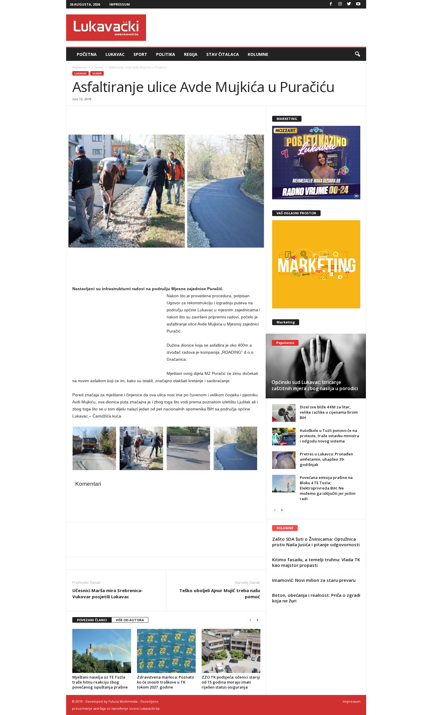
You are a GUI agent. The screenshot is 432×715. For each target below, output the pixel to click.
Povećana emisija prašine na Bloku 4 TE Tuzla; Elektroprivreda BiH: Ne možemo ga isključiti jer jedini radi (328, 488)
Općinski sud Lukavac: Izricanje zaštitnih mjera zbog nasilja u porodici (315, 385)
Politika (165, 54)
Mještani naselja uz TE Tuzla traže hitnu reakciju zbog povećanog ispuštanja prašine (100, 682)
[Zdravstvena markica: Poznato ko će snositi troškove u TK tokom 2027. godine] (166, 651)
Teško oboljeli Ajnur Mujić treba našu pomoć (219, 593)
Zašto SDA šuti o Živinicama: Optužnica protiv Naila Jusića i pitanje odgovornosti (316, 541)
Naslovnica (79, 67)
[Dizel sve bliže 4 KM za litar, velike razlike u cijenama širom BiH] (284, 413)
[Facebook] (330, 4)
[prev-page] (250, 620)
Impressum (119, 4)
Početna (87, 54)
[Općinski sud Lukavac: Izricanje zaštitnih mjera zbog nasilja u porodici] (316, 366)
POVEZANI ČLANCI (92, 620)
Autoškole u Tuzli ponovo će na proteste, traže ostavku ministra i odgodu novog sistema (329, 436)
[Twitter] (349, 4)
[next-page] (257, 620)
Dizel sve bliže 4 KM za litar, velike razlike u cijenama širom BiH (329, 412)
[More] (119, 115)
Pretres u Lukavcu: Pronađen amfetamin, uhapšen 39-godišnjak (326, 459)
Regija (190, 54)
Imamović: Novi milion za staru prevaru (314, 580)
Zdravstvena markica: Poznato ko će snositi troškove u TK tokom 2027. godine (165, 682)
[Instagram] (340, 4)
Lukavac (115, 54)
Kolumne (258, 54)
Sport (140, 54)
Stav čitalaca (222, 54)
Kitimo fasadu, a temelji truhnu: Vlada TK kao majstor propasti (316, 562)
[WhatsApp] (105, 115)
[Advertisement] (259, 27)
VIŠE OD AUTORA (130, 620)
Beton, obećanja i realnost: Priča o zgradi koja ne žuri (316, 598)
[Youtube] (358, 4)
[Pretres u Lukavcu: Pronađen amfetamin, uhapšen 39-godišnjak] (284, 460)
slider (97, 73)
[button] (357, 54)
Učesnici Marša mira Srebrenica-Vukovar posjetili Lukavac (107, 593)
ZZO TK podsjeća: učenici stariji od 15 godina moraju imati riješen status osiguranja (231, 682)
